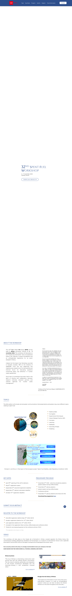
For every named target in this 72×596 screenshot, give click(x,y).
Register (44, 3)
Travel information (51, 3)
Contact (63, 2)
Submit (38, 3)
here (54, 496)
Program (33, 3)
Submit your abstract (29, 179)
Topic (22, 3)
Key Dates (27, 3)
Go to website (29, 569)
